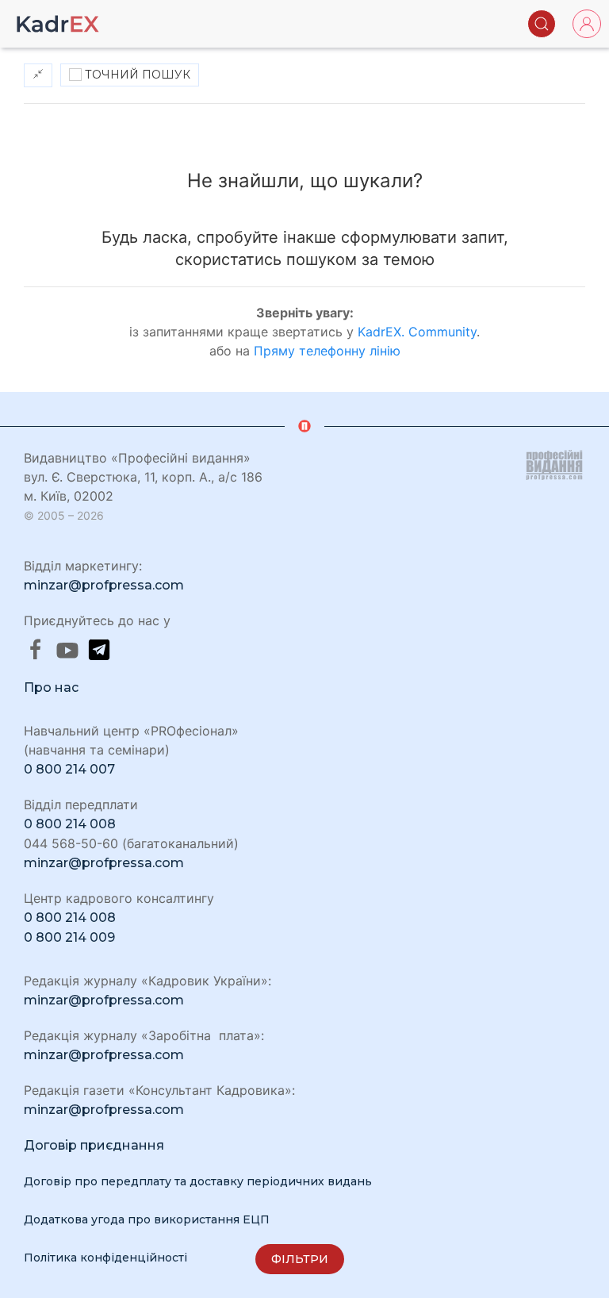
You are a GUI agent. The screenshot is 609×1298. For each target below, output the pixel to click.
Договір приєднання (94, 1145)
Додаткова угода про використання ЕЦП (147, 1219)
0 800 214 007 (69, 769)
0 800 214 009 (69, 937)
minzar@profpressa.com (104, 585)
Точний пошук (136, 74)
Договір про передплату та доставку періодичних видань (198, 1181)
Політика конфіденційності (105, 1257)
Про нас (51, 687)
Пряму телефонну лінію (327, 351)
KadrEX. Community (417, 332)
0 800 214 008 (70, 823)
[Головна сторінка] (58, 24)
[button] (541, 24)
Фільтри (299, 1259)
